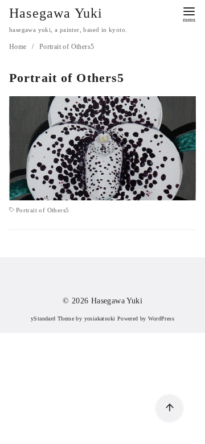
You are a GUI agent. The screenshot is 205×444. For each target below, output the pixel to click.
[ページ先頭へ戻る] (169, 408)
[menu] (189, 13)
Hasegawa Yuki (56, 13)
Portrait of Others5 (67, 47)
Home (18, 47)
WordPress (161, 318)
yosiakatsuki (100, 318)
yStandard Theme (52, 318)
